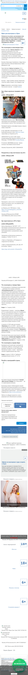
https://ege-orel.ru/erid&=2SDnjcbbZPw (11, 249)
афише (20, 86)
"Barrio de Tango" (19, 132)
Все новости (8, 22)
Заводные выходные (20, 22)
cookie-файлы (13, 666)
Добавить (21, 423)
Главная (3, 29)
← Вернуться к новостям (7, 405)
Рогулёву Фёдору (19, 140)
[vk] (20, 406)
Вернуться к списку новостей (10, 436)
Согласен (14, 673)
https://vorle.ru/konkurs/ (15, 392)
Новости (8, 29)
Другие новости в (20, 404)
